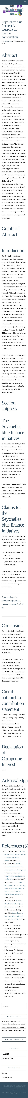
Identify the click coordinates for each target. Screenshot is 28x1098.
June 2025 (5, 1054)
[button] (25, 2)
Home (3, 1092)
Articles (16, 1092)
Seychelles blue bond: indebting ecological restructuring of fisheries (14, 916)
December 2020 (7, 1058)
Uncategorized (7, 41)
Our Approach (9, 1092)
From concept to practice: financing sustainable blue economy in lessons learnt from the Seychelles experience (15, 888)
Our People (22, 1092)
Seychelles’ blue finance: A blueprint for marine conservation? (14, 1022)
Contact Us (14, 1093)
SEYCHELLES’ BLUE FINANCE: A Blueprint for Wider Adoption (14, 1029)
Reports (4, 1073)
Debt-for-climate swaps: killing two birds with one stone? (14, 904)
